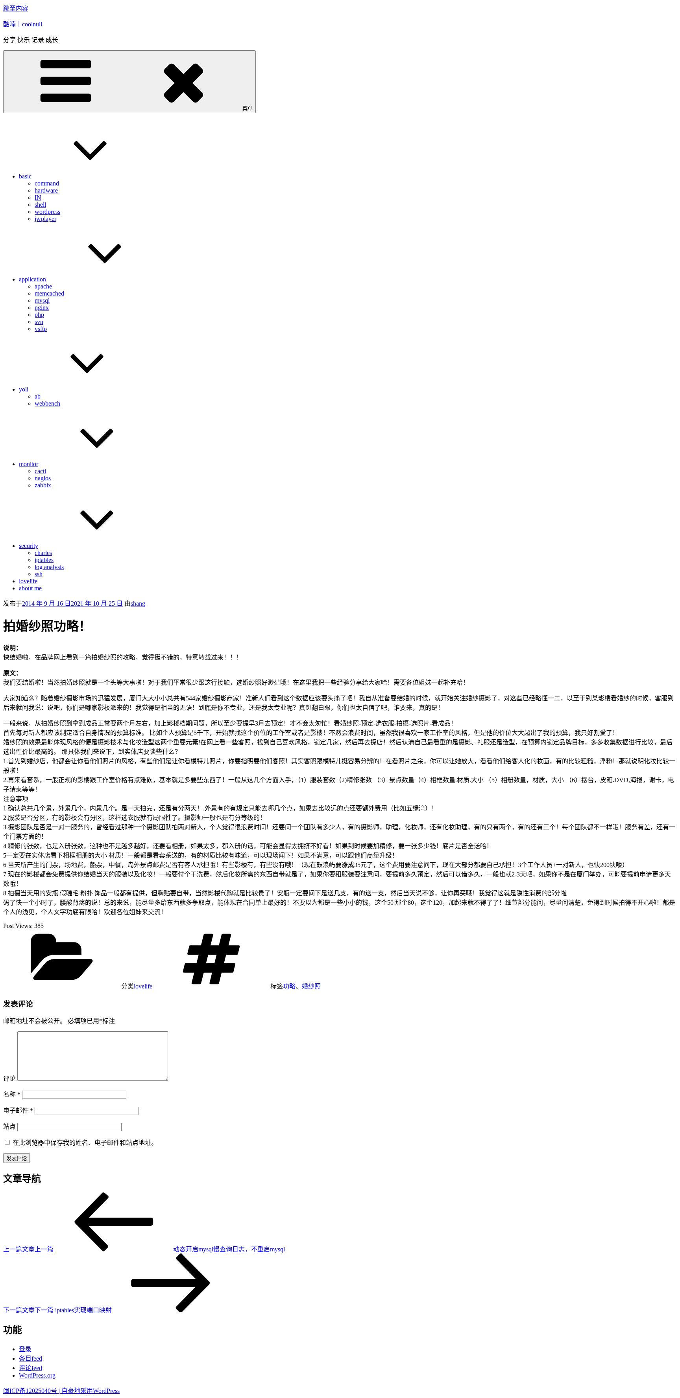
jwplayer (45, 218)
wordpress (47, 211)
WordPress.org (37, 1375)
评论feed (30, 1368)
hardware (46, 190)
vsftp (41, 328)
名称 (11, 1094)
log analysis (49, 567)
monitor (28, 464)
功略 (289, 986)
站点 (9, 1126)
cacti (40, 471)
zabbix (43, 485)
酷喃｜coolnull (22, 24)
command (47, 183)
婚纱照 (311, 986)
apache (43, 286)
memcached (49, 293)
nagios (43, 478)
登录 (25, 1349)
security (28, 545)
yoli (23, 389)
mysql (42, 300)
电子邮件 (18, 1110)
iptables (44, 560)
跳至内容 (15, 8)
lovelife (28, 581)
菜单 (247, 109)
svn (39, 321)
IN (38, 197)
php (39, 314)
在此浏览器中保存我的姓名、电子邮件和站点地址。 (85, 1142)
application (32, 279)
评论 (9, 1078)
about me (30, 588)
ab (38, 396)
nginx (42, 307)
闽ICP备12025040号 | (32, 1390)
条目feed (30, 1358)
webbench (47, 403)
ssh (38, 574)
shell (40, 204)
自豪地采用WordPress (90, 1390)
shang (138, 603)
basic (25, 176)
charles (43, 552)
